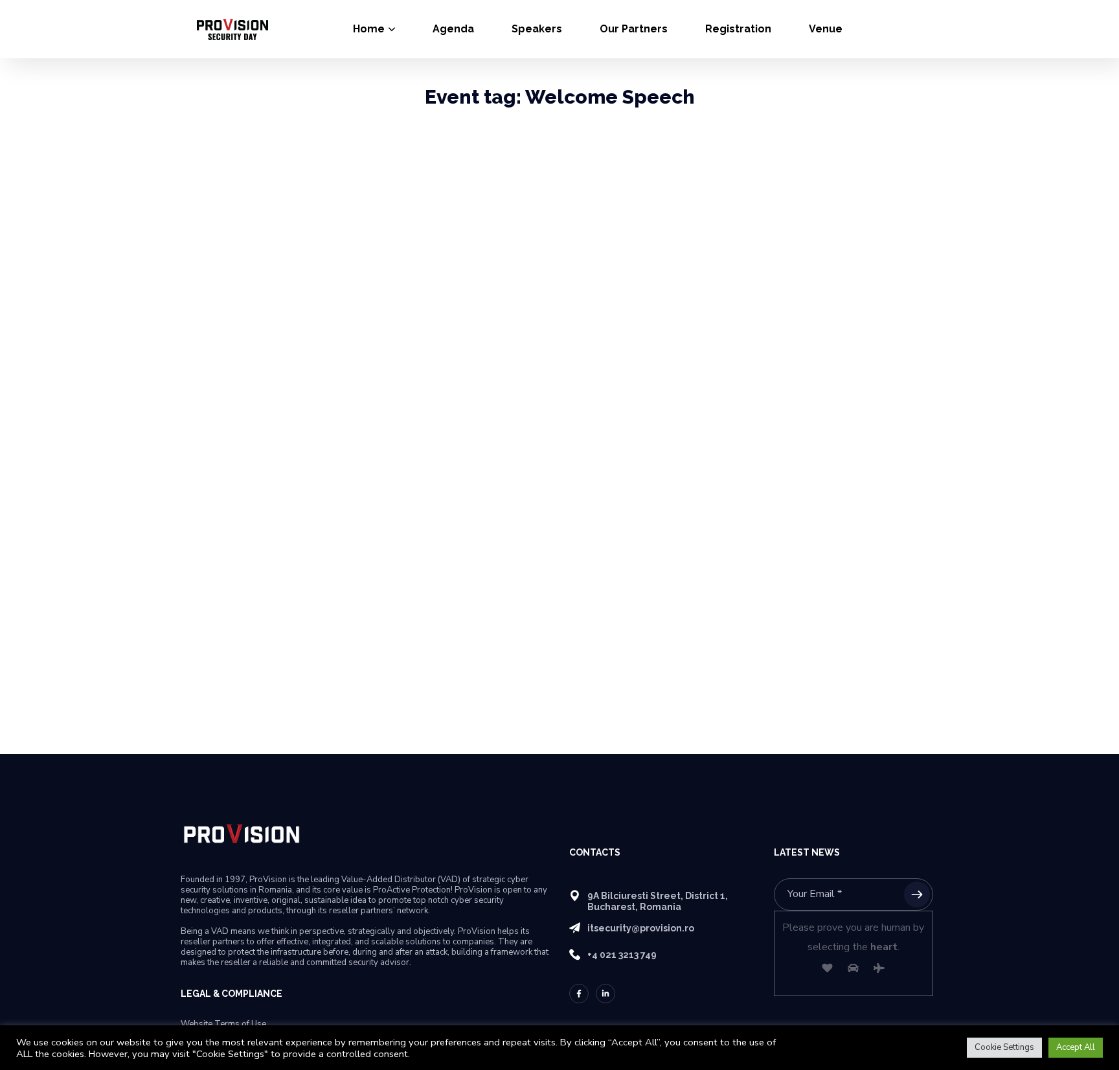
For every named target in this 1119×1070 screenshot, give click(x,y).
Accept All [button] (1075, 1047)
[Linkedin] (605, 993)
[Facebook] (579, 993)
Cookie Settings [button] (1004, 1047)
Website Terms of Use (223, 1024)
